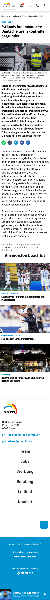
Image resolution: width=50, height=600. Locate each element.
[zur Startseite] (6, 5)
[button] (37, 5)
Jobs (25, 461)
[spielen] (45, 594)
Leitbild (25, 491)
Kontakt (25, 501)
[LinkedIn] (28, 142)
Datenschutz (18, 552)
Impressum (32, 552)
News (3, 16)
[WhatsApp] (3, 142)
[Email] (16, 142)
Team (25, 451)
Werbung (25, 471)
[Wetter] (29, 5)
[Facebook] (22, 142)
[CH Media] (25, 572)
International (14, 16)
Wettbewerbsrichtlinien (25, 556)
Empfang (25, 481)
